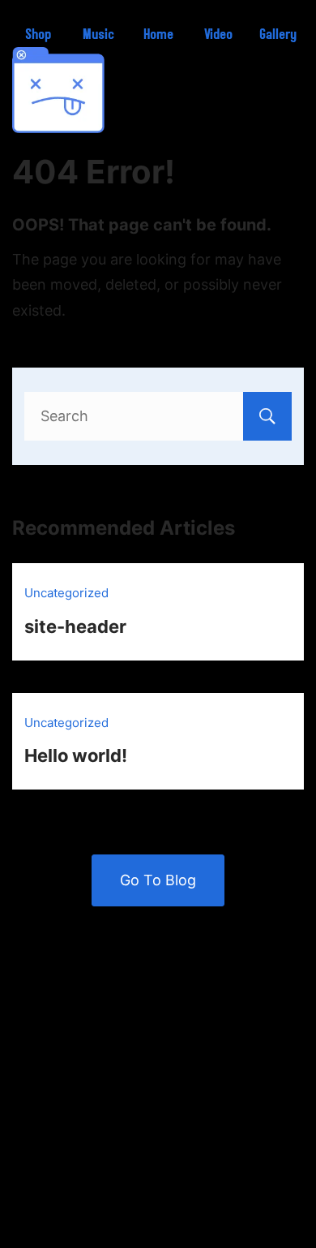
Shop (38, 35)
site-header (75, 626)
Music (98, 35)
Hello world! (75, 755)
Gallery (278, 35)
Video (218, 35)
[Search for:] (158, 415)
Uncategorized (66, 592)
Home (158, 35)
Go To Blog (158, 880)
